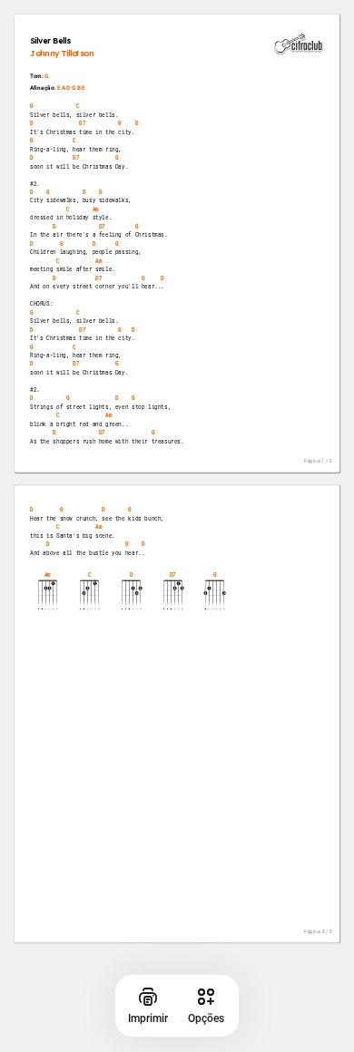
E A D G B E (71, 87)
